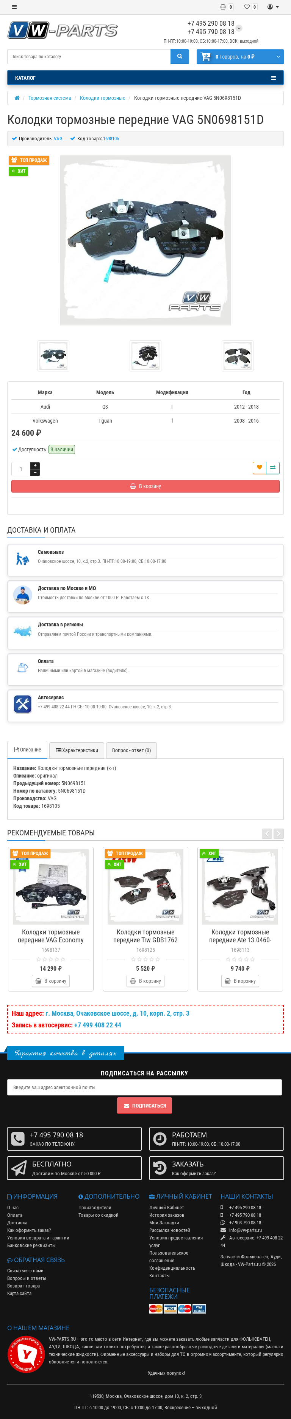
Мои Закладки (164, 1222)
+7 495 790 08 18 (211, 32)
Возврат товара (23, 1286)
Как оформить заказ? (29, 1230)
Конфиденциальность (172, 1268)
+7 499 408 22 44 (97, 1025)
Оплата (14, 1215)
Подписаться (149, 1106)
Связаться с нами (25, 1270)
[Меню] (14, 7)
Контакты (159, 1275)
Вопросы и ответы (26, 1278)
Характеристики (80, 750)
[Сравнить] (273, 468)
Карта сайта (19, 1293)
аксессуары (138, 1354)
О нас (13, 1207)
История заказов (167, 1215)
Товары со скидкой (98, 1215)
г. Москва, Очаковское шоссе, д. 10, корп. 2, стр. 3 (117, 1013)
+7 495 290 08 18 (211, 23)
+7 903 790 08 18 (244, 1222)
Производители (94, 1207)
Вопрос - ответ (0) (131, 750)
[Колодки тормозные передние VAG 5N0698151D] (145, 240)
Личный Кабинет (166, 1207)
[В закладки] (259, 468)
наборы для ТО (170, 1354)
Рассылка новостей (169, 1230)
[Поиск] (180, 56)
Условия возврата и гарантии (38, 1238)
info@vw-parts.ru (245, 1230)
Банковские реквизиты (31, 1245)
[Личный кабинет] (273, 7)
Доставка (17, 1222)
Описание (30, 750)
